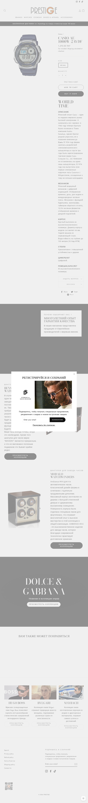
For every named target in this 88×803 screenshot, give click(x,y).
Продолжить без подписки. (44, 425)
